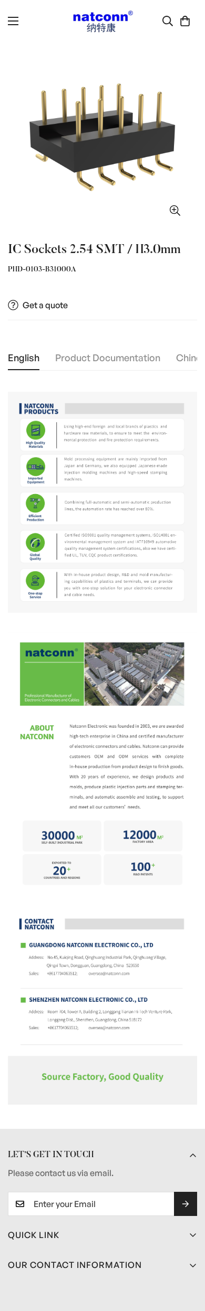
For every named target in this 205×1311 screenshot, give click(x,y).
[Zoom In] (175, 210)
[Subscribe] (185, 1204)
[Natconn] (103, 21)
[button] (185, 21)
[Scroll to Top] (186, 1255)
